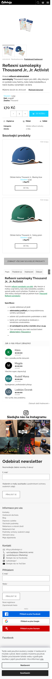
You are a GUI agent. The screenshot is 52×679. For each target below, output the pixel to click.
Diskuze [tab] (39, 272)
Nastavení (25, 665)
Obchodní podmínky (10, 523)
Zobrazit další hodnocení (38, 403)
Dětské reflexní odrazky (34, 126)
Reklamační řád (8, 529)
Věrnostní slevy (8, 535)
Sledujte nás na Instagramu (26, 417)
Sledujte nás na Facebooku (16, 558)
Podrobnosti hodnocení (33, 59)
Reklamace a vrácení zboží (12, 526)
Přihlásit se (11, 495)
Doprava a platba (9, 521)
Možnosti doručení (36, 90)
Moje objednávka (9, 538)
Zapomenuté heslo (9, 605)
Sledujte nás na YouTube (16, 564)
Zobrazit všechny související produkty (26, 261)
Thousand (14, 101)
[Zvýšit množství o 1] (25, 114)
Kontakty (5, 512)
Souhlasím (25, 673)
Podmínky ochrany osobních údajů (16, 532)
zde (41, 659)
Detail (26, 188)
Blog (4, 518)
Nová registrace (8, 602)
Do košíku (40, 114)
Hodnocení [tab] (29, 272)
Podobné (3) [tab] (17, 272)
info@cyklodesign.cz (14, 549)
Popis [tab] (7, 272)
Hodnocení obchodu (10, 515)
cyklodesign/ (11, 561)
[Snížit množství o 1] (13, 114)
